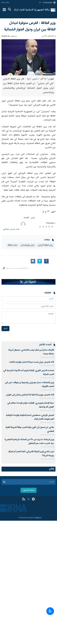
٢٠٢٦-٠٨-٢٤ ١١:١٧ (46, 459)
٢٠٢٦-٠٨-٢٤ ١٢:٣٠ (46, 422)
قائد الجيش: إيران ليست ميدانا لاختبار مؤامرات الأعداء (31, 362)
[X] (28, 499)
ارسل (5, 328)
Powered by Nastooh (27, 518)
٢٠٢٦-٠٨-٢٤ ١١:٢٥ (46, 434)
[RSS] (24, 499)
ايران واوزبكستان (27, 245)
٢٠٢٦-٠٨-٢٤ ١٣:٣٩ (46, 410)
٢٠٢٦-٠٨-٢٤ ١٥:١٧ (46, 365)
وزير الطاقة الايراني (45, 245)
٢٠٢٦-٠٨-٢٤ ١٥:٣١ (46, 357)
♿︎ (50, 611)
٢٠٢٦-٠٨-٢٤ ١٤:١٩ (46, 390)
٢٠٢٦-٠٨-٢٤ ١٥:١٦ (46, 378)
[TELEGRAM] (33, 499)
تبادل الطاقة (12, 245)
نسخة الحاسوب (28, 490)
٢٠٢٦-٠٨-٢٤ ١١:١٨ (46, 447)
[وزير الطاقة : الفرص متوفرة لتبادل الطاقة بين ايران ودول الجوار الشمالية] (28, 57)
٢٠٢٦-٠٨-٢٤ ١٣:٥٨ (46, 398)
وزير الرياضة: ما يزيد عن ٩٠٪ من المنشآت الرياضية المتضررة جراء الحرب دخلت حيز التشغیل (29, 441)
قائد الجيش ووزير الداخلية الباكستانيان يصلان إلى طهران (30, 395)
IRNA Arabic (32, 10)
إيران (33, 217)
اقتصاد (26, 217)
